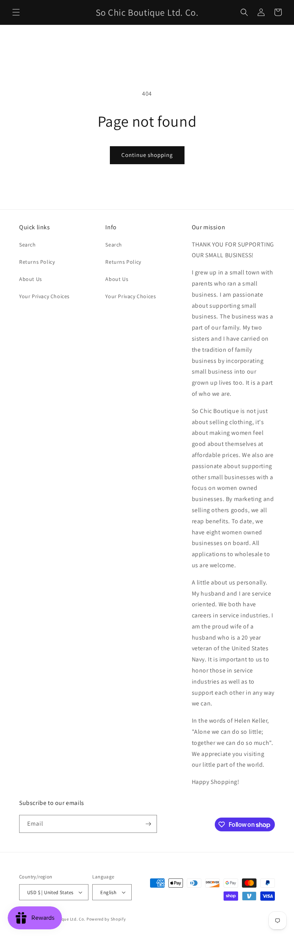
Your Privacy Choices (44, 296)
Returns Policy (37, 261)
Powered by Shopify (106, 919)
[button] (16, 12)
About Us (30, 279)
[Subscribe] (148, 824)
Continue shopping (147, 154)
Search (27, 244)
